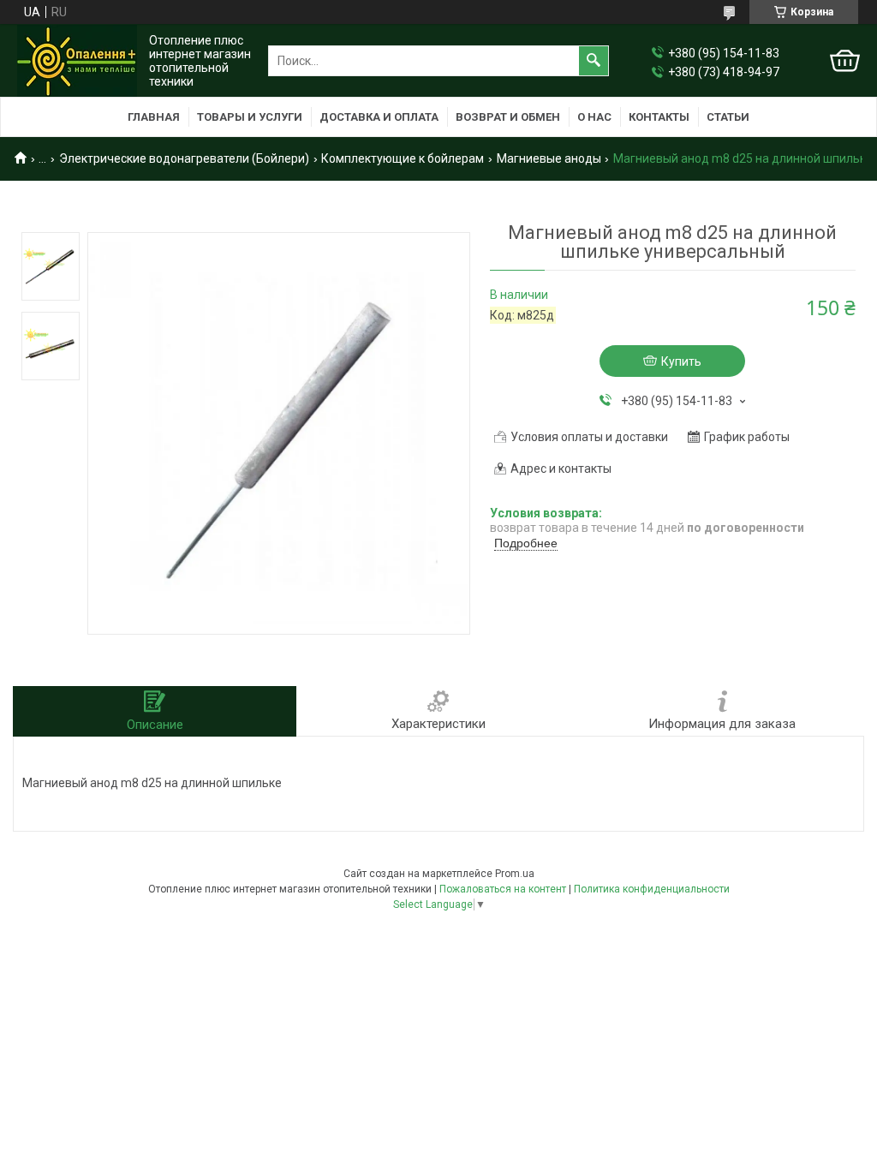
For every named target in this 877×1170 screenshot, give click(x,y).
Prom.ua (514, 874)
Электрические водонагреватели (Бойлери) (184, 158)
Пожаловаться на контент (502, 889)
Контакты (659, 116)
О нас (594, 116)
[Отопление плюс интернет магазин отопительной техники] (77, 61)
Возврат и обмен (508, 116)
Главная (154, 116)
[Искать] (593, 60)
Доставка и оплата (378, 116)
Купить (681, 361)
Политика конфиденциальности (652, 889)
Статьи (728, 116)
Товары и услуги (249, 116)
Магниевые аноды (549, 158)
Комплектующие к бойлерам (402, 158)
